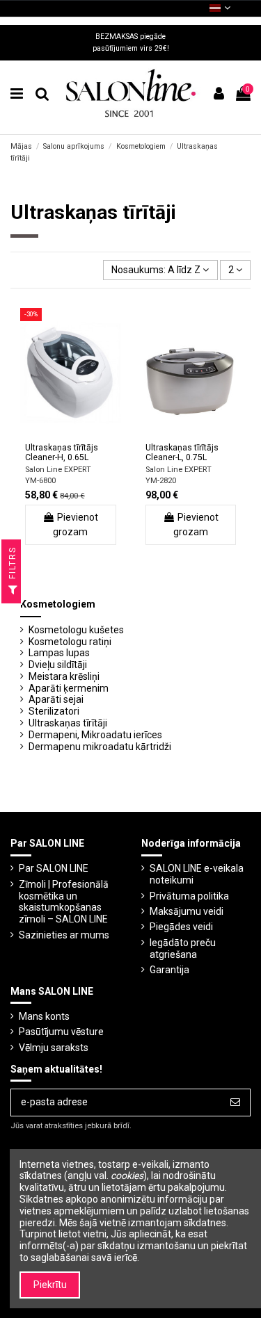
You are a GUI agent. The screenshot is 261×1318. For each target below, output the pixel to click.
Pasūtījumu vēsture (61, 1031)
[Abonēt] (235, 1102)
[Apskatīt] (90, 433)
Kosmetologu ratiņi (70, 641)
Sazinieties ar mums (64, 935)
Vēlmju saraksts (53, 1047)
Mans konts (44, 1016)
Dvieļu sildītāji (58, 664)
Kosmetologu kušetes (76, 629)
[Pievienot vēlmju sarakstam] (51, 433)
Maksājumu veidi (186, 911)
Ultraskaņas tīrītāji (68, 723)
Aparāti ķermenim (69, 688)
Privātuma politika (189, 896)
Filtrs (12, 564)
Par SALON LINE (53, 868)
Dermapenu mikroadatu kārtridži (100, 746)
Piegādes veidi (181, 926)
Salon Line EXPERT (58, 469)
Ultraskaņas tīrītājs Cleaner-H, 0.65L (61, 453)
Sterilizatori (54, 711)
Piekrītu (50, 1284)
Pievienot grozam (75, 524)
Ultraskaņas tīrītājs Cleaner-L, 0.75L (182, 453)
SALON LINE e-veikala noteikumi (197, 874)
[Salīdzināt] (70, 433)
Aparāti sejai (56, 699)
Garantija (169, 969)
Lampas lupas (59, 652)
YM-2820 (160, 480)
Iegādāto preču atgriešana (183, 948)
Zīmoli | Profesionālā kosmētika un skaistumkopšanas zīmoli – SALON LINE (64, 902)
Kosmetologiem (57, 604)
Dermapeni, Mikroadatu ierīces (95, 734)
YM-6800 (40, 480)
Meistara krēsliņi (64, 676)
